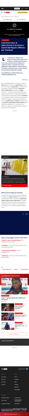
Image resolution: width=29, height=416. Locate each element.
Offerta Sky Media (5, 403)
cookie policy (18, 397)
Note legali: (3, 395)
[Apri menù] (1, 12)
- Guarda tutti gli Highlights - (8, 250)
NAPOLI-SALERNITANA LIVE (9, 74)
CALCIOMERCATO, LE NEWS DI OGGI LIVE (11, 73)
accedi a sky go (22, 369)
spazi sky (17, 387)
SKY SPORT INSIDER (22, 12)
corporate (17, 403)
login (26, 8)
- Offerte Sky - (5, 255)
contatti (10, 410)
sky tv (16, 376)
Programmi (17, 389)
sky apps (17, 379)
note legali (4, 400)
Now (16, 382)
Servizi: (16, 374)
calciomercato (6, 269)
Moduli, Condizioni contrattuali (18, 408)
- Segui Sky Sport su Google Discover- (11, 240)
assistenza (7, 410)
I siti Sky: (3, 374)
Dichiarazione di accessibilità (18, 400)
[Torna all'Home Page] (7, 12)
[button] (26, 214)
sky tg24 (3, 379)
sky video (3, 382)
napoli (16, 269)
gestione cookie (5, 397)
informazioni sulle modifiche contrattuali (12, 409)
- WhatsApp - (4, 245)
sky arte (3, 384)
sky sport (3, 376)
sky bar (16, 384)
